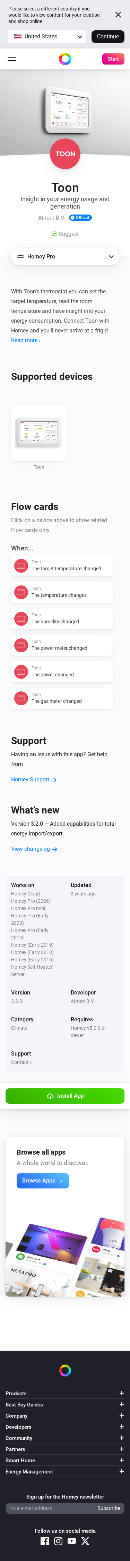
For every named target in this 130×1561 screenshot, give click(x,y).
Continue (108, 36)
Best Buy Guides (24, 1405)
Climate (19, 1028)
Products (16, 1393)
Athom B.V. (83, 1001)
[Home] (65, 59)
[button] (47, 36)
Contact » (21, 1062)
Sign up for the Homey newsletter (65, 1497)
